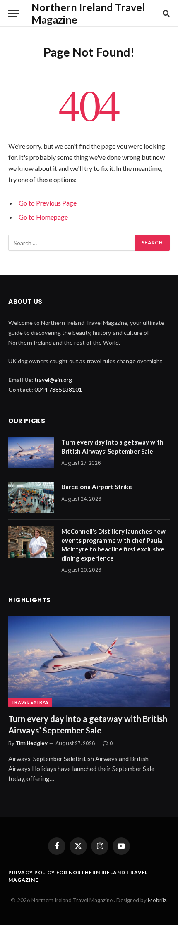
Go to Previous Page (48, 203)
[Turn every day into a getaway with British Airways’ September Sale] (31, 452)
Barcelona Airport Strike (96, 486)
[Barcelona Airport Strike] (31, 497)
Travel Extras (30, 702)
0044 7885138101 (58, 389)
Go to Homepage (43, 217)
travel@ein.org (53, 379)
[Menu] (13, 13)
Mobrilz (157, 900)
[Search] (165, 13)
